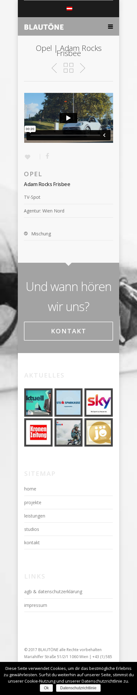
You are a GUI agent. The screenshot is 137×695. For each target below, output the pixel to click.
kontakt (32, 542)
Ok (46, 688)
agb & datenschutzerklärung (53, 591)
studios (31, 529)
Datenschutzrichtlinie (78, 688)
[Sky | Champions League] (98, 402)
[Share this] (45, 156)
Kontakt (68, 331)
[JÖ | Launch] (98, 432)
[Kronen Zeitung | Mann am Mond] (38, 432)
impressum (35, 605)
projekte (32, 502)
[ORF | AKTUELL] (38, 402)
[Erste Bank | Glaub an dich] (68, 402)
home (30, 489)
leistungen (34, 516)
